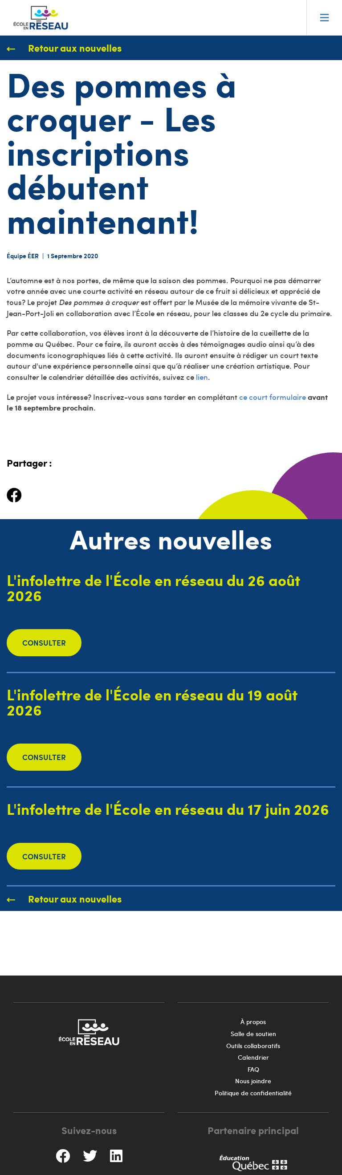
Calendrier (253, 1057)
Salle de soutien (253, 1033)
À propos (253, 1021)
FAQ (253, 1069)
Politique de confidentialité (253, 1093)
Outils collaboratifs (253, 1045)
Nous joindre (253, 1081)
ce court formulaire (272, 396)
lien (202, 376)
